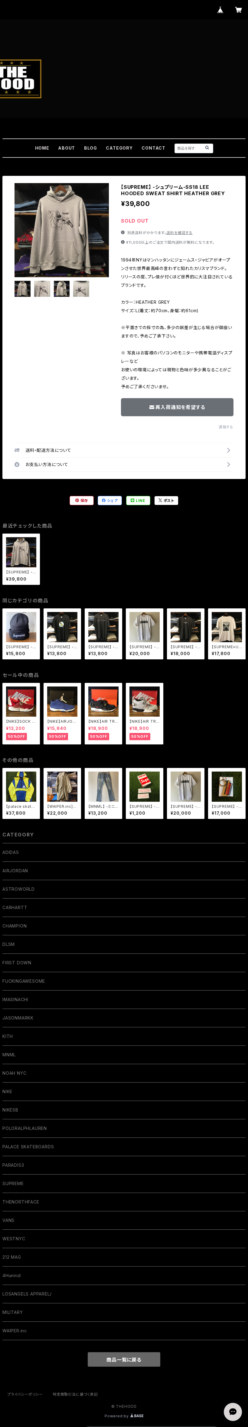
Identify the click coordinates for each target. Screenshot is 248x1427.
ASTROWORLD (18, 889)
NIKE (7, 1091)
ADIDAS (10, 852)
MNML (9, 1054)
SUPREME (13, 1183)
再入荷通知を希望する (180, 407)
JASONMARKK (18, 1017)
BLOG (90, 148)
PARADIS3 (13, 1165)
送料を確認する (179, 232)
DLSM (8, 944)
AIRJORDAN (15, 870)
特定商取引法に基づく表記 (75, 1394)
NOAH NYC (14, 1073)
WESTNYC (13, 1238)
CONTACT (153, 148)
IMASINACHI (15, 999)
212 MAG (11, 1257)
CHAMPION (14, 925)
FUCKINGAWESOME (23, 981)
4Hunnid (11, 1275)
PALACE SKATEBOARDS (28, 1146)
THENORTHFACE (20, 1201)
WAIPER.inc (14, 1330)
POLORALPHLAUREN (24, 1128)
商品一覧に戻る (124, 1360)
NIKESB (10, 1109)
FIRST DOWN (16, 962)
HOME (42, 148)
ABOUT (66, 148)
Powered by (117, 1416)
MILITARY (12, 1312)
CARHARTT (14, 907)
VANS (8, 1220)
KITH (7, 1036)
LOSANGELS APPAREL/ (26, 1293)
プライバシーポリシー (25, 1394)
